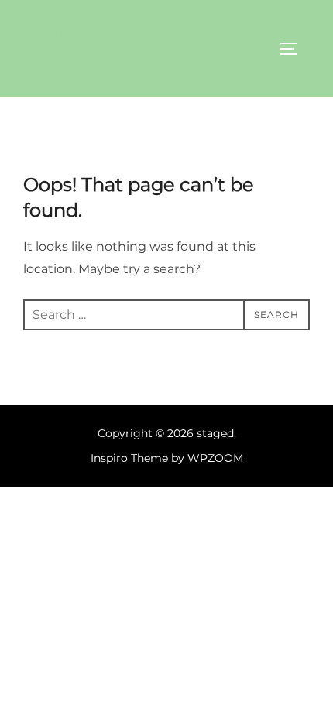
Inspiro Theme (129, 458)
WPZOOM (215, 458)
